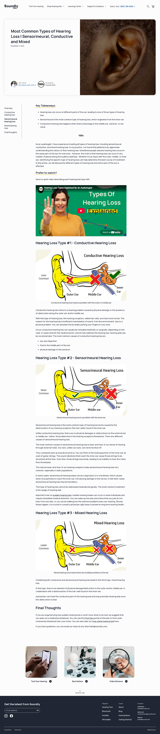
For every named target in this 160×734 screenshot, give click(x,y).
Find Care (89, 618)
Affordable (106, 719)
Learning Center (74, 6)
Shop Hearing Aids (54, 6)
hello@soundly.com (143, 708)
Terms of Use (17, 730)
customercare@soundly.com (146, 714)
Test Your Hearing (36, 6)
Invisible (105, 715)
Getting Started (125, 719)
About (121, 707)
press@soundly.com (143, 719)
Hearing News (124, 715)
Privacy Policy (7, 730)
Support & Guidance (95, 6)
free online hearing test (103, 621)
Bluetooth (106, 711)
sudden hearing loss (62, 495)
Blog (120, 711)
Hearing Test (107, 707)
